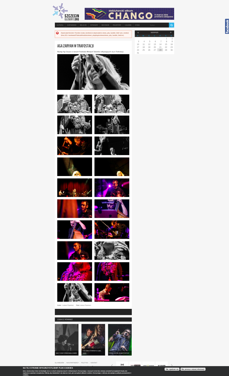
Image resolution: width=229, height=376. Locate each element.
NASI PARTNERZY (72, 363)
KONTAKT (94, 363)
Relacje (83, 25)
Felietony (117, 25)
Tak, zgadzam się (172, 369)
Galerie (128, 25)
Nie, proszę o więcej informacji (193, 369)
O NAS (137, 25)
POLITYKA (84, 363)
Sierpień (154, 32)
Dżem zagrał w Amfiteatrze (119, 353)
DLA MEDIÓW (59, 363)
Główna (60, 25)
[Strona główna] (66, 12)
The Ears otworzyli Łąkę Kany (92, 352)
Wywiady (94, 25)
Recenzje (105, 25)
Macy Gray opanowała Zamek (66, 353)
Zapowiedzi (71, 25)
